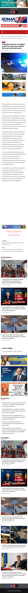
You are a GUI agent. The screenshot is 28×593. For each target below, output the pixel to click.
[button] (2, 32)
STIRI (4, 42)
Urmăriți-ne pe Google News (14, 231)
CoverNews (11, 590)
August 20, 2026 (6, 312)
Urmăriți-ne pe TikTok (14, 235)
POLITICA (4, 303)
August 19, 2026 (6, 578)
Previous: (13, 242)
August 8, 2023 (6, 50)
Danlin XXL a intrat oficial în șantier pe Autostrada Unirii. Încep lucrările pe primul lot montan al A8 (13, 423)
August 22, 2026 (6, 284)
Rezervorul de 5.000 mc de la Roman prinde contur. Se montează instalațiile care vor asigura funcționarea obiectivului (14, 336)
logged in (10, 351)
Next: (13, 249)
